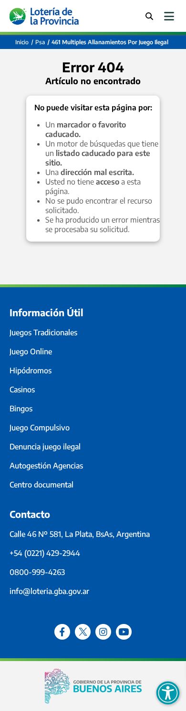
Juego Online (31, 351)
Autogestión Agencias (46, 465)
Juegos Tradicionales (43, 332)
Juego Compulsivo (40, 427)
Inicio (22, 42)
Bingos (21, 408)
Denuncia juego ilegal (45, 446)
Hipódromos (31, 370)
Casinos (22, 389)
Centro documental (41, 484)
